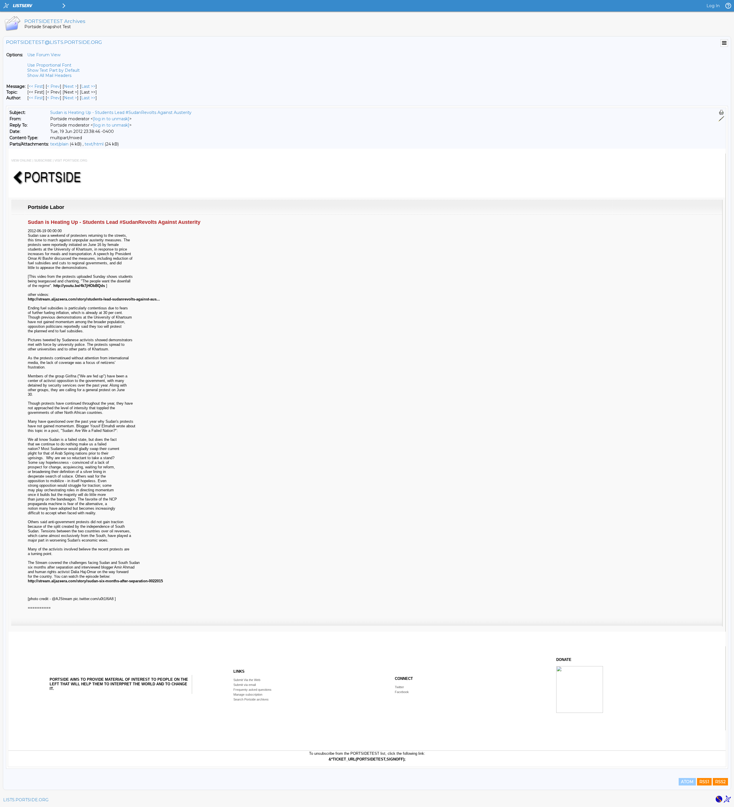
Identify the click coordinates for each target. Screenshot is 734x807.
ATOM (687, 781)
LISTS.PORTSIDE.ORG (25, 799)
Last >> (88, 86)
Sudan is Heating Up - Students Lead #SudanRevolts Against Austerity (121, 112)
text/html (94, 144)
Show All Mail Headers (49, 75)
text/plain (59, 144)
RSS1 (704, 781)
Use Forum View (43, 54)
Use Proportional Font (49, 65)
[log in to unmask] (111, 118)
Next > (70, 86)
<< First (36, 86)
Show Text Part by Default (53, 70)
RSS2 (720, 781)
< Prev (53, 86)
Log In (713, 5)
